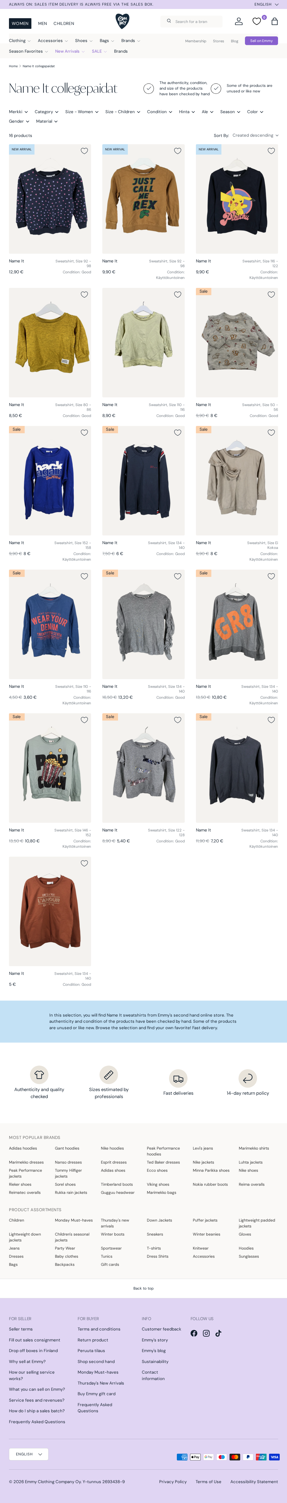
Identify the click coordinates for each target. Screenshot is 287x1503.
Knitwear (201, 1248)
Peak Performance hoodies (163, 1151)
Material (44, 121)
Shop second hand (96, 1361)
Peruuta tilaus (91, 1350)
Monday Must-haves (74, 1220)
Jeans (14, 1248)
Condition (157, 112)
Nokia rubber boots (210, 1184)
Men (42, 23)
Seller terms (21, 1329)
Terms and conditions (99, 1329)
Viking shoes (158, 1184)
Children (64, 23)
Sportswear (111, 1248)
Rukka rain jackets (71, 1192)
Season (227, 112)
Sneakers (155, 1234)
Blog (234, 41)
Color (252, 112)
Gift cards (110, 1264)
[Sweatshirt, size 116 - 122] (237, 199)
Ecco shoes (157, 1170)
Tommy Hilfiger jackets (68, 1173)
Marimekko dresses (26, 1162)
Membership (195, 41)
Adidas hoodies (23, 1148)
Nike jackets (203, 1162)
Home (13, 66)
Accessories (204, 1256)
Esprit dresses (114, 1162)
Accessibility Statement (254, 1482)
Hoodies (246, 1248)
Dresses (16, 1256)
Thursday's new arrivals (115, 1223)
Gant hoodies (67, 1148)
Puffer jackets (205, 1220)
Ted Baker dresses (163, 1162)
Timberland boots (117, 1184)
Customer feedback (161, 1329)
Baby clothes (66, 1256)
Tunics (106, 1256)
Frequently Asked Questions (37, 1422)
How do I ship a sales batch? (37, 1411)
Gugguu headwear (118, 1192)
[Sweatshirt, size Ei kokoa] (237, 480)
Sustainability (155, 1361)
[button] (275, 21)
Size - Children (120, 112)
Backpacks (65, 1264)
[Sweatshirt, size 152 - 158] (50, 480)
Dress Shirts (157, 1256)
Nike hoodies (112, 1148)
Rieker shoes (20, 1184)
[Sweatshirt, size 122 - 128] (143, 768)
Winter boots (112, 1234)
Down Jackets (159, 1220)
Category (44, 112)
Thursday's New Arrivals (101, 1383)
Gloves (245, 1234)
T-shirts (154, 1248)
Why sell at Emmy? (27, 1361)
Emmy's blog (154, 1350)
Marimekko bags (161, 1192)
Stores (218, 41)
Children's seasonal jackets (72, 1237)
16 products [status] (20, 135)
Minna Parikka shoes (211, 1170)
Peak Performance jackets (25, 1173)
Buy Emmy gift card (96, 1394)
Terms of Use (208, 1482)
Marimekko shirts (254, 1148)
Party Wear (65, 1248)
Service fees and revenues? (36, 1400)
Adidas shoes (113, 1170)
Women (20, 23)
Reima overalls (252, 1184)
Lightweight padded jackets (257, 1223)
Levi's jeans (203, 1148)
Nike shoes (248, 1170)
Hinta (184, 112)
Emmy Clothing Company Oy (53, 1482)
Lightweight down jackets (25, 1237)
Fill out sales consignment (34, 1340)
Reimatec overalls (25, 1192)
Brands (121, 51)
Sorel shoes (65, 1184)
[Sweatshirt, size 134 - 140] (143, 480)
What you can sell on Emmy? (37, 1389)
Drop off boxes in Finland (33, 1350)
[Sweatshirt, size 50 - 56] (237, 342)
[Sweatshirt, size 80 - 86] (50, 342)
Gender (16, 121)
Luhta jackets (251, 1162)
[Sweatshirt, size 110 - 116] (143, 342)
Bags (13, 1264)
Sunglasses (249, 1256)
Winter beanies (206, 1234)
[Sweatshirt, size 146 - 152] (50, 768)
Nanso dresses (68, 1162)
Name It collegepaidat (39, 66)
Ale (205, 112)
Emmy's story (155, 1340)
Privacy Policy (173, 1482)
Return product (93, 1340)
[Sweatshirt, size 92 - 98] (50, 199)
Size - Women (79, 112)
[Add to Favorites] (84, 151)
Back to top (143, 1288)
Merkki (15, 112)
